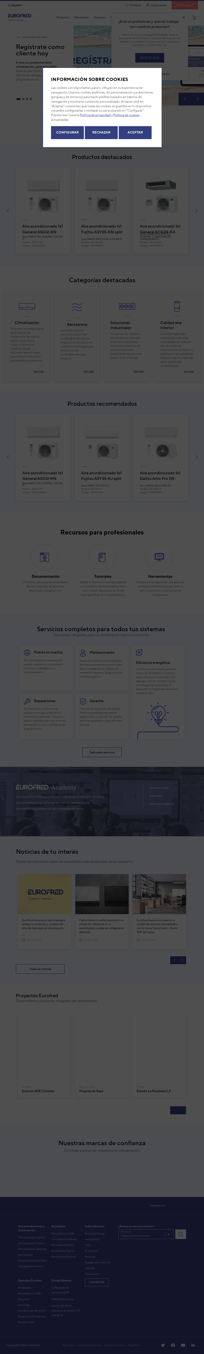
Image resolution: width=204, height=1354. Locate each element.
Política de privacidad (95, 116)
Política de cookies (126, 116)
